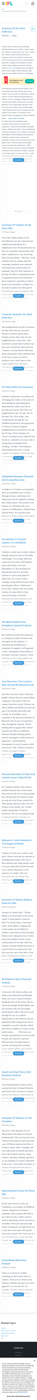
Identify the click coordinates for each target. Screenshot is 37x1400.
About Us (18, 1352)
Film (2, 1338)
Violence (3, 1328)
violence (10, 68)
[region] (18, 1379)
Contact (18, 1355)
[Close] (34, 1360)
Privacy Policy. (22, 1392)
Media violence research (8, 1331)
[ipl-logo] (9, 5)
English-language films (7, 1333)
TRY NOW (29, 81)
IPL (3, 9)
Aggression (4, 1336)
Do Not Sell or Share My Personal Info (18, 1396)
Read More (18, 296)
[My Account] (33, 4)
